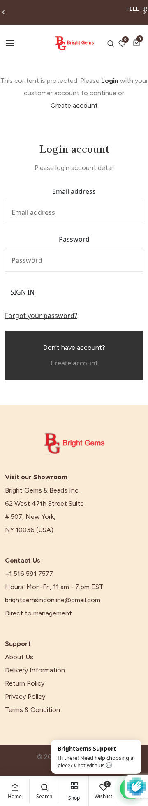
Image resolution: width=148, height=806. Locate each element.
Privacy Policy (25, 696)
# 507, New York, (30, 517)
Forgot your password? (41, 315)
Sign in (22, 292)
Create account (74, 105)
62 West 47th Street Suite (44, 503)
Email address (74, 191)
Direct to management (38, 613)
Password (74, 239)
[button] (138, 43)
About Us (19, 657)
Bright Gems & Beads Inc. (42, 490)
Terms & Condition (32, 710)
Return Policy (24, 683)
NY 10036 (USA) (29, 530)
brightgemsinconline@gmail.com (52, 600)
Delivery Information (35, 670)
